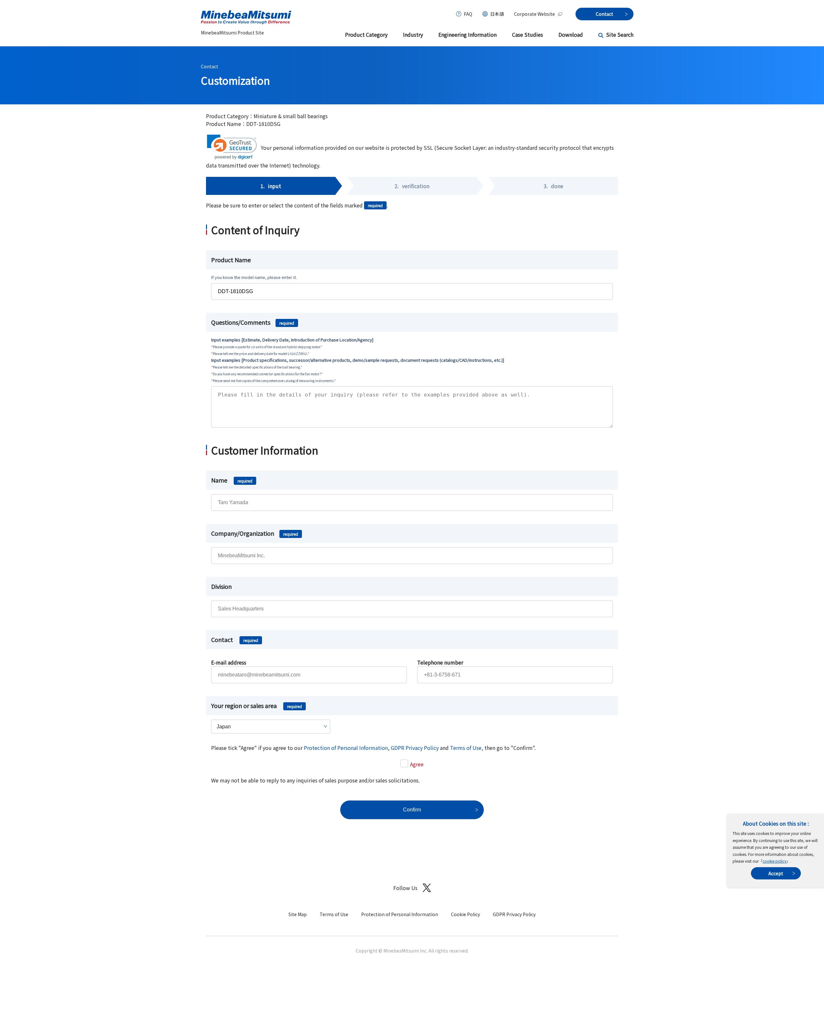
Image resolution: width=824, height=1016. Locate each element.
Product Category (366, 34)
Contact (209, 66)
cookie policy (774, 861)
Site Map (297, 914)
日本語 (497, 14)
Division (221, 586)
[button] (232, 147)
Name (231, 480)
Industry (413, 34)
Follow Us (405, 888)
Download (570, 34)
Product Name (231, 259)
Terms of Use (466, 748)
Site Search (619, 34)
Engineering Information (467, 34)
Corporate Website (534, 14)
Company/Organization (254, 533)
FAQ (468, 14)
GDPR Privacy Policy (415, 748)
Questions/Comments (252, 322)
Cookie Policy (465, 914)
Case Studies (527, 34)
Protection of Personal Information (346, 748)
